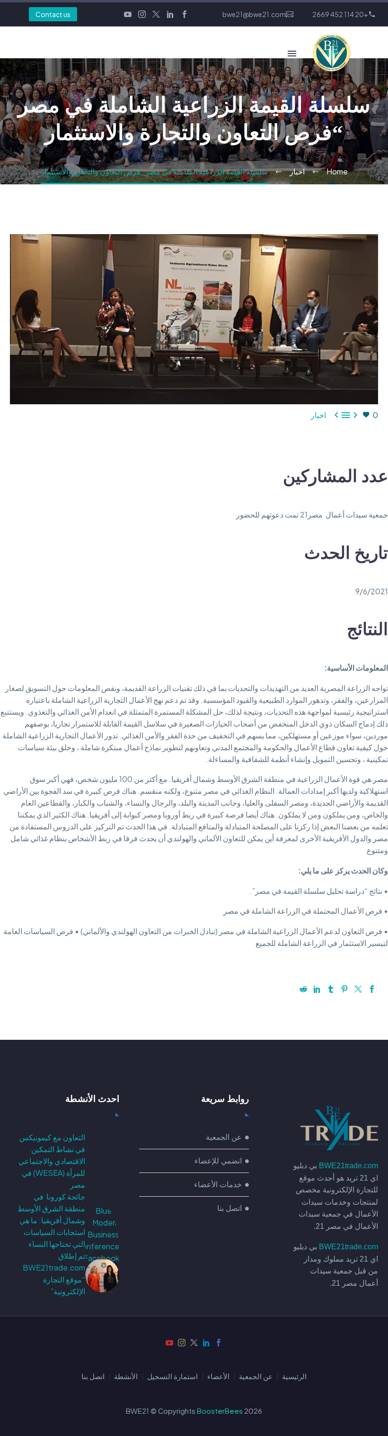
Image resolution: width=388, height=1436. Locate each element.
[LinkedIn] (170, 14)
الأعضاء (218, 1376)
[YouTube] (128, 14)
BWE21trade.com (348, 1166)
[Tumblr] (331, 989)
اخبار (318, 415)
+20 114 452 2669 (340, 14)
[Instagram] (142, 14)
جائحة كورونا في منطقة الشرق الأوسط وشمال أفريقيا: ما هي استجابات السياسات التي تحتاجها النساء (51, 1220)
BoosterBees (220, 1411)
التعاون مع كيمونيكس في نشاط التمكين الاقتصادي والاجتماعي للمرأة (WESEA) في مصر (51, 1161)
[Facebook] (184, 14)
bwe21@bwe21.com (254, 14)
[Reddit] (303, 989)
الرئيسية (294, 1376)
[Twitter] (156, 14)
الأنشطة (126, 1376)
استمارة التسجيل (172, 1376)
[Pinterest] (344, 989)
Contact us (53, 14)
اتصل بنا (93, 1376)
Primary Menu (291, 53)
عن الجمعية (256, 1376)
